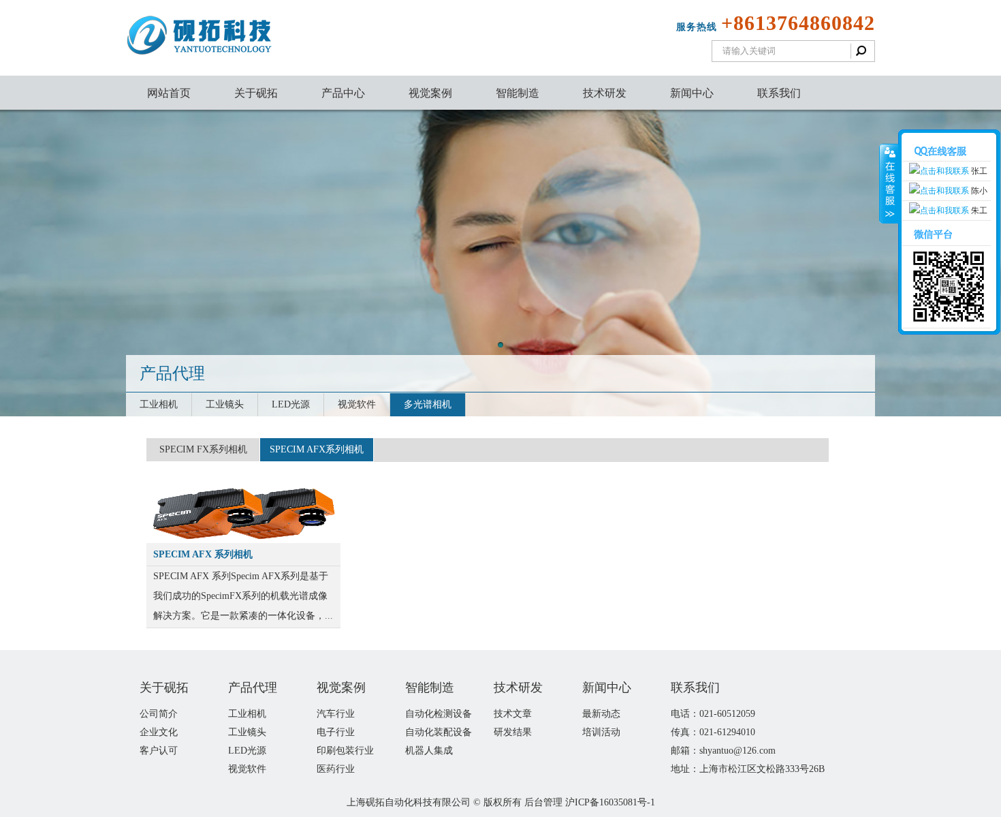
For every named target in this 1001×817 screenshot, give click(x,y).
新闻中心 (692, 93)
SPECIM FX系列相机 (203, 449)
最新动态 (601, 714)
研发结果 (513, 732)
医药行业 (336, 769)
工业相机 (159, 404)
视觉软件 (357, 404)
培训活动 (601, 732)
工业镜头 (225, 404)
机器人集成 (429, 750)
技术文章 (513, 714)
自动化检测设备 (438, 714)
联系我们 (779, 93)
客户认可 (159, 750)
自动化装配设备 (438, 732)
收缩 (889, 184)
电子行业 (336, 732)
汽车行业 (336, 714)
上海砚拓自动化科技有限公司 (409, 802)
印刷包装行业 (345, 750)
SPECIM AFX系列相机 (317, 449)
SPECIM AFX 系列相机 (203, 554)
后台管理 (543, 802)
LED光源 (291, 404)
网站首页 (169, 93)
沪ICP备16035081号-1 (610, 802)
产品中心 (343, 93)
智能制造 (517, 93)
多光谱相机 (427, 404)
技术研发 (604, 93)
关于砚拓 (256, 93)
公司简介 (159, 714)
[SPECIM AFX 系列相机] (243, 538)
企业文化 (159, 732)
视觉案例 (430, 93)
